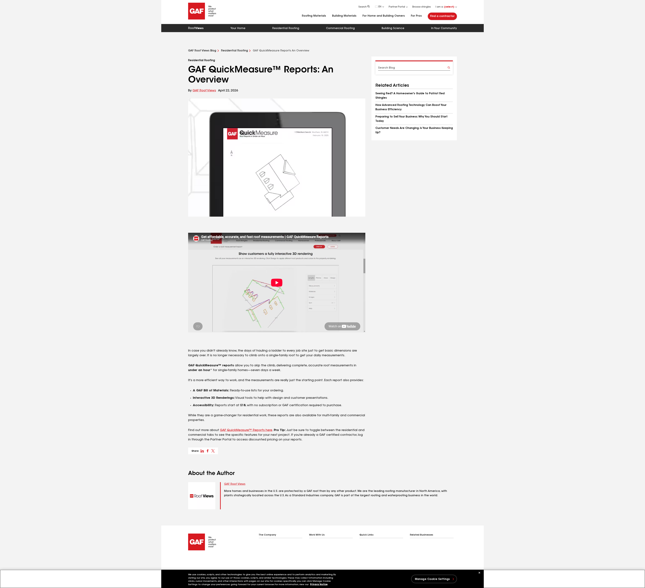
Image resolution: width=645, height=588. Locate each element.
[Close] (479, 573)
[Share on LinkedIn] (202, 451)
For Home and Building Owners (383, 16)
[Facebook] (189, 559)
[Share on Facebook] (207, 451)
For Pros (416, 16)
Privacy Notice (319, 584)
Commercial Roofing (340, 28)
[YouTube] (209, 559)
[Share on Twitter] (213, 451)
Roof (196, 28)
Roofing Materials (314, 16)
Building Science (393, 28)
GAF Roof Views (204, 90)
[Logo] (202, 18)
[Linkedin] (196, 559)
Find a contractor (442, 16)
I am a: (445, 7)
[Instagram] (203, 559)
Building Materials (344, 16)
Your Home (237, 28)
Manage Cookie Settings (432, 579)
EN (379, 7)
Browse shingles (421, 7)
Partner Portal (397, 7)
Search (362, 7)
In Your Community (444, 28)
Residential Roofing (285, 28)
